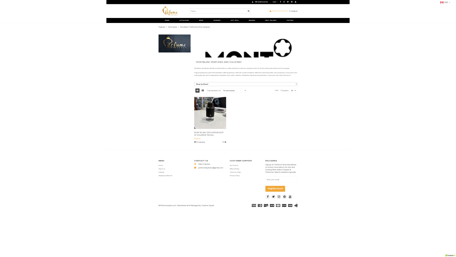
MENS (201, 20)
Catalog (161, 172)
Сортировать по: (214, 90)
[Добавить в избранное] (223, 142)
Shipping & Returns (165, 175)
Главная (162, 27)
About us (162, 169)
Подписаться (275, 189)
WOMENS (217, 20)
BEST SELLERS (270, 20)
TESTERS (290, 20)
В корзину (200, 142)
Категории (172, 27)
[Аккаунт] (252, 2)
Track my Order (235, 172)
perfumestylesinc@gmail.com (210, 168)
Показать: (285, 90)
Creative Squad (207, 205)
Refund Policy (235, 169)
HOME (167, 20)
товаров (284, 11)
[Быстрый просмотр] (225, 142)
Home (161, 165)
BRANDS (252, 20)
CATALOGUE (184, 20)
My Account (234, 165)
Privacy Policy (235, 175)
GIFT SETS (235, 20)
